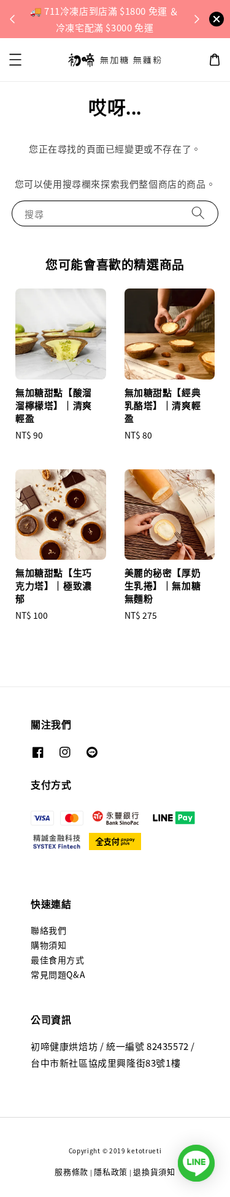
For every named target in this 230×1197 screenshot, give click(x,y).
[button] (15, 59)
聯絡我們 (48, 930)
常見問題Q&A (58, 974)
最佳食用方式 (58, 959)
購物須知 (48, 945)
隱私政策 (111, 1171)
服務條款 (71, 1171)
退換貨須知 (154, 1171)
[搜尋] (198, 213)
